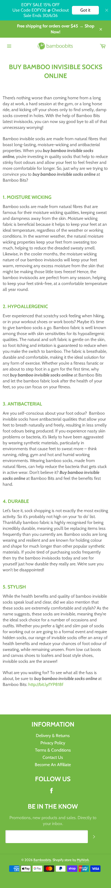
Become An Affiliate (53, 764)
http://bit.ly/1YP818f (45, 684)
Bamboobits (42, 860)
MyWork (83, 860)
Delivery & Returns (53, 735)
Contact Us (53, 757)
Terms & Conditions (53, 750)
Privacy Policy (52, 742)
